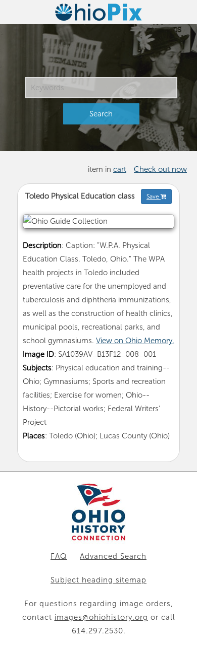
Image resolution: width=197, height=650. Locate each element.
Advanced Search (113, 556)
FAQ (59, 556)
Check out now (160, 169)
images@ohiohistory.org (101, 617)
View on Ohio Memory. (135, 340)
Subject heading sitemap (98, 579)
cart (119, 169)
